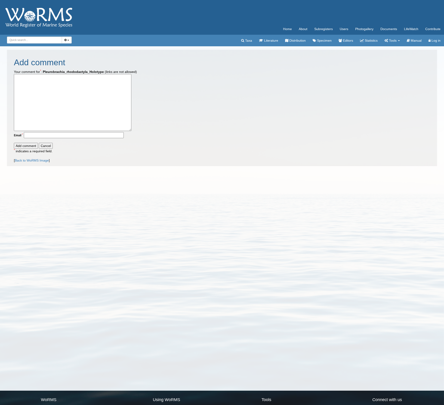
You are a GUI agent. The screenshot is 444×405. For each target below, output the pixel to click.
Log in (436, 40)
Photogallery (364, 29)
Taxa (248, 40)
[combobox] (34, 40)
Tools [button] (393, 40)
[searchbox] (33, 40)
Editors (347, 40)
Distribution (297, 40)
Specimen (324, 40)
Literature (270, 40)
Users (344, 29)
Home (287, 29)
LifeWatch (411, 29)
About (303, 29)
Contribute (433, 29)
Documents (388, 29)
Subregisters (323, 29)
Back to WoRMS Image (32, 160)
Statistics (371, 40)
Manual (416, 40)
